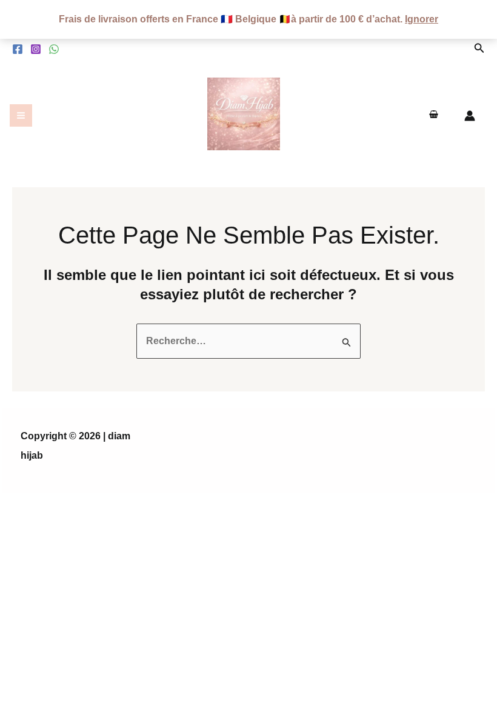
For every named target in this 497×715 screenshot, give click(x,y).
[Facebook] (17, 49)
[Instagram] (35, 49)
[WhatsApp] (53, 49)
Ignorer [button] (421, 19)
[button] (479, 48)
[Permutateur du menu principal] (21, 115)
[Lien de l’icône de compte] (469, 115)
